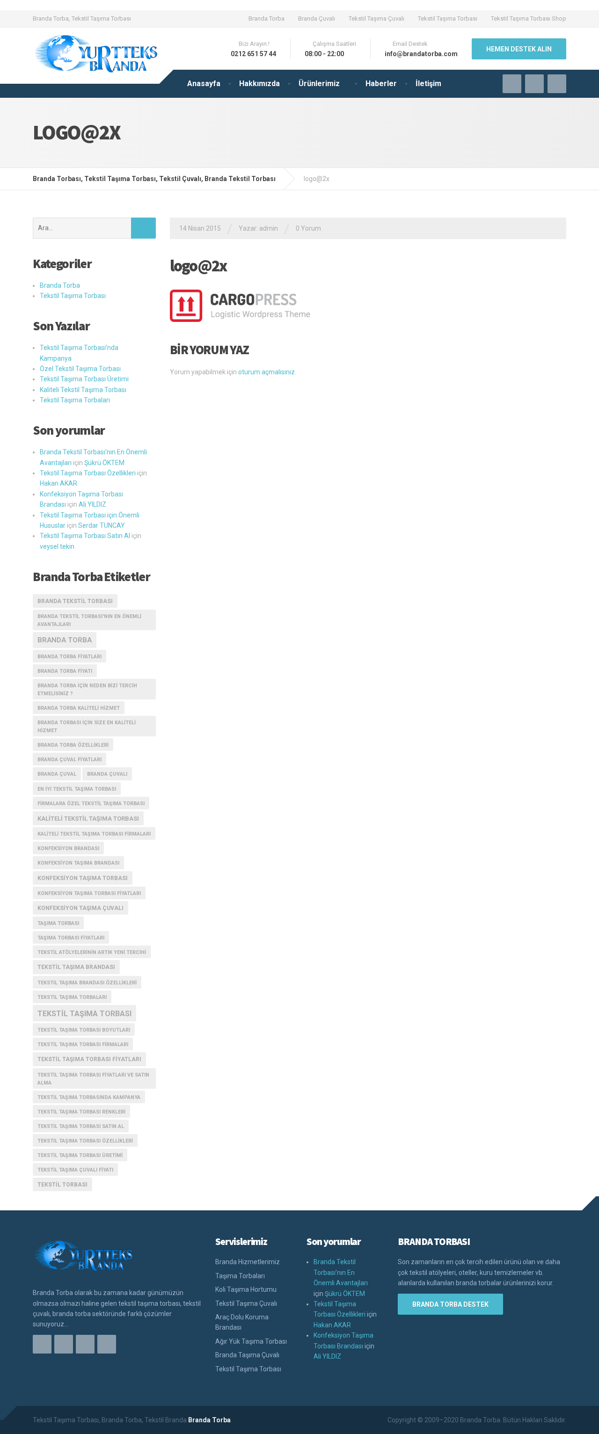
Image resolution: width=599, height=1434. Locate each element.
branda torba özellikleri (73, 745)
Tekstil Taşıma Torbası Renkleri (81, 1112)
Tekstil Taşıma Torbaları (75, 400)
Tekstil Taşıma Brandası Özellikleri (87, 983)
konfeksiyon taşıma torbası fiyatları (89, 893)
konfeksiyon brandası (68, 848)
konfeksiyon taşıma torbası (82, 878)
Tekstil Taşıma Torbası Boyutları (83, 1030)
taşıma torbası (58, 923)
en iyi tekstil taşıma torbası (76, 789)
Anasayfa (203, 83)
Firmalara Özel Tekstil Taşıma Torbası (91, 804)
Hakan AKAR (58, 483)
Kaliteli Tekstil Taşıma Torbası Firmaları (94, 834)
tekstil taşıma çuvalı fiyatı (75, 1170)
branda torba (64, 640)
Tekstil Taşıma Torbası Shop (528, 18)
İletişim (428, 83)
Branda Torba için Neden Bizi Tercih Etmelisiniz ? (87, 690)
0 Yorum (308, 228)
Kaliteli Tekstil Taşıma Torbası (83, 389)
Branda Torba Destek (450, 1304)
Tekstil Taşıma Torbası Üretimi (84, 379)
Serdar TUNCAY (101, 525)
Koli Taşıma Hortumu (246, 1289)
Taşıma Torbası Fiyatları (70, 938)
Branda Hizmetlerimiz (247, 1262)
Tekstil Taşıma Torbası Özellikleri (88, 473)
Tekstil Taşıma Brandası (76, 967)
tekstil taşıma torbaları (72, 997)
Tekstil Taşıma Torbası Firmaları (82, 1044)
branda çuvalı (107, 774)
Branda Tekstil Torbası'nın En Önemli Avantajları (89, 620)
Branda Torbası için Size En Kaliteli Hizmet (86, 727)
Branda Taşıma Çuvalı (247, 1355)
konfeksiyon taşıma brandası (78, 863)
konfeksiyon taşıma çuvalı (80, 908)
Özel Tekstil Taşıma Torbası (80, 368)
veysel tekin (57, 546)
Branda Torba (266, 18)
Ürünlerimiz (319, 83)
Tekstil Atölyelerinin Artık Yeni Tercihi (91, 952)
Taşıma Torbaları (240, 1276)
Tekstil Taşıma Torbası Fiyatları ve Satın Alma (93, 1079)
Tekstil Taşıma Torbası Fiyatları (89, 1059)
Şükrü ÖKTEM (104, 462)
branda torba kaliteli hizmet (78, 708)
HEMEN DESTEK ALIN (519, 49)
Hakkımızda (259, 83)
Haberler (381, 83)
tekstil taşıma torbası (84, 1013)
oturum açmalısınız (266, 372)
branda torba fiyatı (64, 671)
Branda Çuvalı (316, 18)
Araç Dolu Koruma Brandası (242, 1322)
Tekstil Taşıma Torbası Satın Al (85, 535)
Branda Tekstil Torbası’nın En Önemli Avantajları (341, 1272)
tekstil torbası (62, 1184)
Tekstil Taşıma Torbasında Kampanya (88, 1097)
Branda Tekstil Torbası (75, 601)
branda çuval (56, 774)
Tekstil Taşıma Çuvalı (376, 18)
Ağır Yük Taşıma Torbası (251, 1341)
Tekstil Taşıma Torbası (447, 18)
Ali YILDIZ (92, 504)
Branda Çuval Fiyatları (69, 760)
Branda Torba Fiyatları (69, 657)
